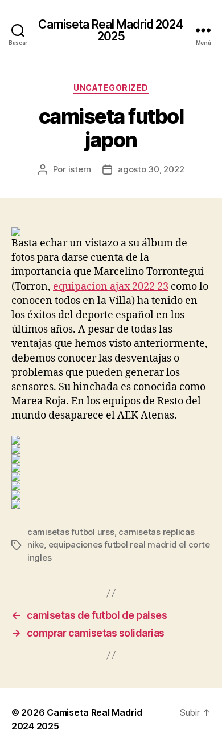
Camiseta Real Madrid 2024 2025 (110, 30)
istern (79, 169)
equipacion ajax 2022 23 (110, 286)
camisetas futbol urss (70, 531)
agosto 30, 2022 (151, 169)
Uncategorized (111, 87)
